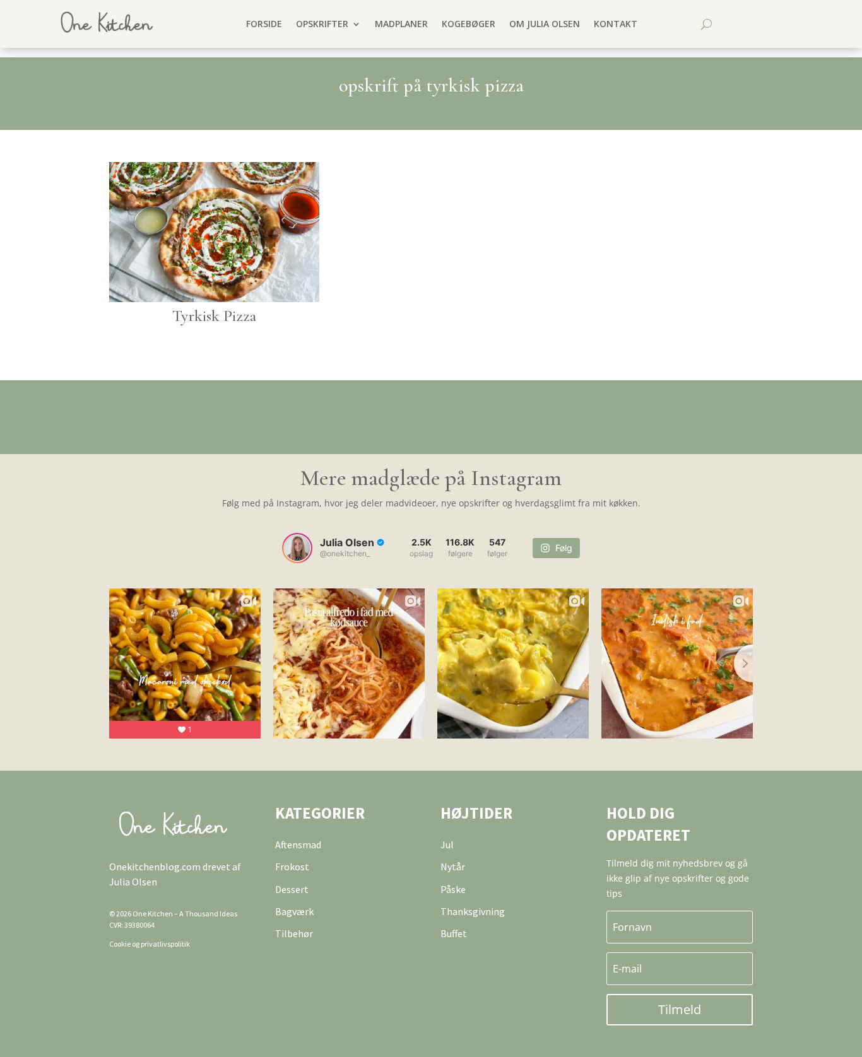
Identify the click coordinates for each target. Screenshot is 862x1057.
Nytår (452, 866)
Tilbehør (294, 933)
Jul (447, 844)
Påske (453, 889)
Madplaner (401, 24)
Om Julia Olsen (544, 24)
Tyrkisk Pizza (214, 315)
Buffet (453, 933)
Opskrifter (322, 24)
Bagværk (294, 911)
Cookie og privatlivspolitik (149, 944)
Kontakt (615, 24)
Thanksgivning (472, 911)
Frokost (292, 866)
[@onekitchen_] (297, 548)
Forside (264, 24)
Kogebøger (468, 24)
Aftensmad (298, 844)
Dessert (292, 889)
